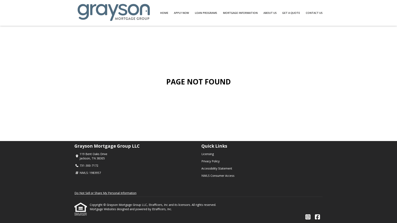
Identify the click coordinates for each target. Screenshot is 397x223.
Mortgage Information (240, 13)
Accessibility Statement (216, 168)
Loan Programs (206, 13)
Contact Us (314, 13)
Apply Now (181, 13)
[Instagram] (308, 217)
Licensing (207, 154)
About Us (270, 13)
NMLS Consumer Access (217, 176)
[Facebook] (317, 217)
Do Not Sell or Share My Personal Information (105, 193)
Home (164, 13)
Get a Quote (291, 13)
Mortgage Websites (103, 209)
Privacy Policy (210, 161)
